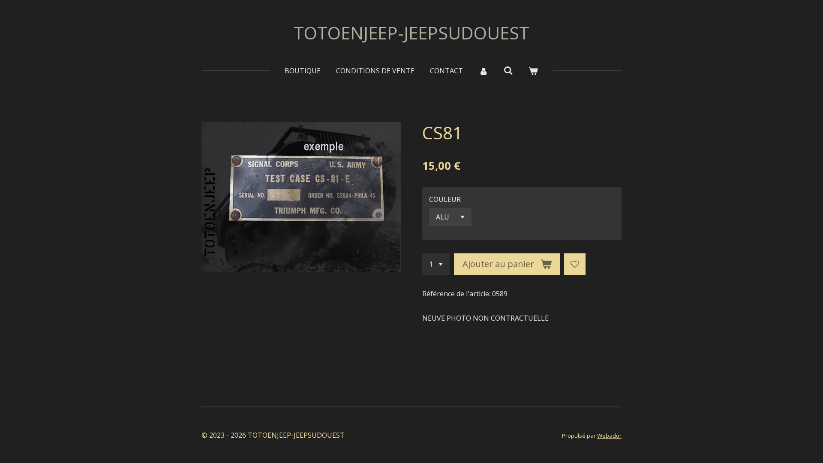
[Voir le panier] (533, 70)
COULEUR (445, 199)
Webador (609, 435)
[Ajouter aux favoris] (575, 264)
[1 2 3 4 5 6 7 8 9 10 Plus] (436, 264)
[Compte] (483, 70)
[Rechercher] (508, 70)
